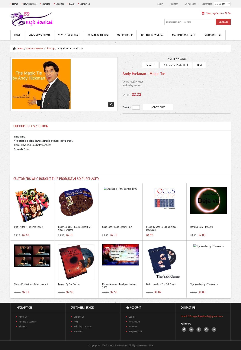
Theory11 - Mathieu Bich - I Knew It (31, 284)
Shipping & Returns (83, 326)
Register (174, 3)
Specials (60, 3)
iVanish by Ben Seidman (69, 284)
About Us (23, 316)
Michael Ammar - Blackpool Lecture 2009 (119, 285)
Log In (160, 3)
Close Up (50, 48)
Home (15, 3)
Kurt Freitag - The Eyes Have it (28, 226)
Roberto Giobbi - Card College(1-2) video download (74, 228)
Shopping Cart (135, 331)
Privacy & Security (28, 321)
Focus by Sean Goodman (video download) (161, 228)
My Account (190, 3)
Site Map (23, 326)
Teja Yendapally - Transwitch (204, 284)
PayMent (78, 331)
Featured (46, 3)
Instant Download (34, 48)
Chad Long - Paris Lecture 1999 (117, 226)
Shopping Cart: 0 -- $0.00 (218, 13)
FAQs (71, 3)
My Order (133, 326)
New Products (30, 3)
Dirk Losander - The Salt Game (161, 284)
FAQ (76, 321)
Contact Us (85, 3)
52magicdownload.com (117, 345)
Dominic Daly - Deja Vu (201, 226)
